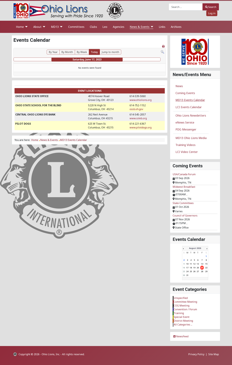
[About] (43, 27)
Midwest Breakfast (184, 187)
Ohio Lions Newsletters (190, 115)
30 (184, 275)
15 (206, 264)
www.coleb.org (138, 118)
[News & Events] (151, 27)
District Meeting (183, 320)
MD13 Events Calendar (190, 100)
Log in (211, 13)
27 (198, 271)
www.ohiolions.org (141, 100)
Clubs (93, 27)
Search (212, 7)
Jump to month (110, 52)
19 (194, 267)
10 (187, 264)
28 (202, 271)
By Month (67, 52)
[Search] (162, 51)
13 (198, 264)
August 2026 (195, 248)
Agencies (118, 27)
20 (198, 267)
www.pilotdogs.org (141, 127)
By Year (53, 52)
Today (94, 52)
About (37, 27)
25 (191, 271)
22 (206, 267)
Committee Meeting (185, 301)
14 (202, 264)
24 (187, 271)
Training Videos (185, 145)
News (179, 86)
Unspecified (181, 298)
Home (20, 27)
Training (179, 313)
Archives (176, 27)
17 (187, 267)
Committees (76, 27)
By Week (82, 52)
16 (184, 267)
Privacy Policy (196, 354)
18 (191, 267)
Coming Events (185, 93)
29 (206, 271)
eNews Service (184, 122)
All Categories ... (183, 324)
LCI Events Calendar (188, 107)
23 (184, 271)
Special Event (181, 317)
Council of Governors (185, 215)
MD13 (55, 27)
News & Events (139, 27)
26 (194, 271)
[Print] (163, 46)
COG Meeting (181, 305)
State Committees (183, 203)
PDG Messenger (185, 129)
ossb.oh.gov (136, 109)
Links (162, 27)
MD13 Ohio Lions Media (191, 138)
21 (202, 267)
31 (187, 275)
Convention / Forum (185, 309)
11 (191, 264)
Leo (104, 27)
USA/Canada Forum (184, 174)
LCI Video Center (186, 152)
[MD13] (61, 27)
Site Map (213, 354)
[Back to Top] (226, 359)
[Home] (26, 27)
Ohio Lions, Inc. (51, 354)
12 (194, 264)
